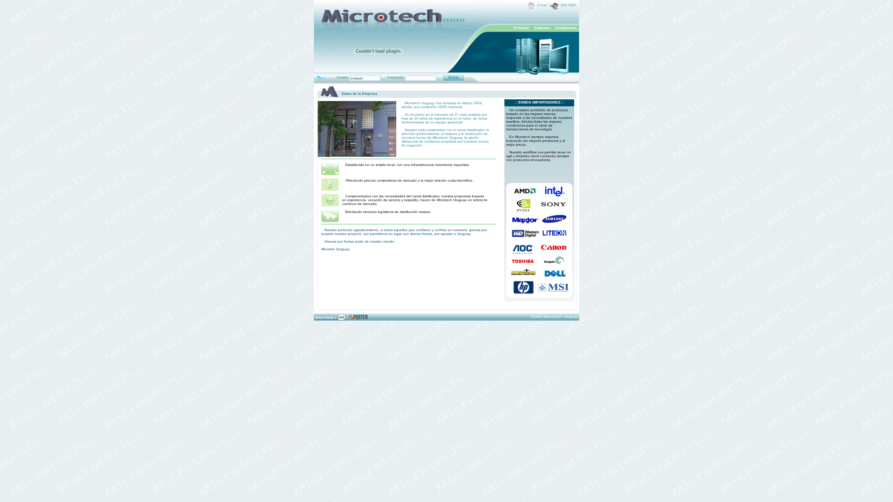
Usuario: (343, 77)
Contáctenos (566, 28)
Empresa (542, 28)
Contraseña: (396, 77)
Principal (521, 28)
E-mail (542, 5)
